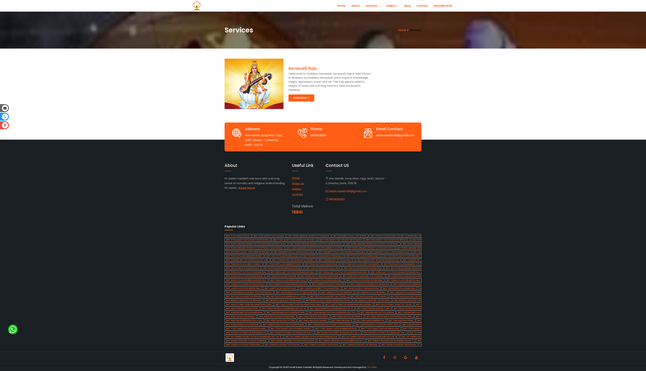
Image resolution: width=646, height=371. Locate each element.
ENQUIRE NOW (443, 6)
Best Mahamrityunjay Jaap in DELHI (350, 236)
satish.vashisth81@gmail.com (347, 191)
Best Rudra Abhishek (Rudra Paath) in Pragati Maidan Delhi (254, 248)
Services (372, 6)
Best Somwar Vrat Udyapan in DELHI (418, 236)
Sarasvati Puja (303, 68)
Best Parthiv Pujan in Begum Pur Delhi (244, 256)
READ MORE (300, 97)
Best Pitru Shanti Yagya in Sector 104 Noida (247, 240)
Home (341, 6)
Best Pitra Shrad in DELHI (238, 236)
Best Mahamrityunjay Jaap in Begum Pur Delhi (248, 252)
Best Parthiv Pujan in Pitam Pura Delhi (401, 256)
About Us (298, 184)
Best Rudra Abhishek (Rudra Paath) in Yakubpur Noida (316, 244)
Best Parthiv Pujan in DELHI (384, 236)
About (355, 6)
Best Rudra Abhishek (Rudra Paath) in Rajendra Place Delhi (315, 248)
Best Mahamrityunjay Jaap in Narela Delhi (389, 252)
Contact (422, 6)
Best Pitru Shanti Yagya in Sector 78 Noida (294, 240)
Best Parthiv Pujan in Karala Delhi (282, 256)
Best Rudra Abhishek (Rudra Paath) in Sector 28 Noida (372, 244)
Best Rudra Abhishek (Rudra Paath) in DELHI (308, 236)
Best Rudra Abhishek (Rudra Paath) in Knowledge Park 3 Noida (256, 244)
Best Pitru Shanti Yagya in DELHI (269, 236)
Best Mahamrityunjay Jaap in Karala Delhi (294, 252)
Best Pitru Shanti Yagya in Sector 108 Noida (387, 240)
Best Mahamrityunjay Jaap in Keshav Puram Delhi (341, 252)
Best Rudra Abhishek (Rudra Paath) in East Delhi (370, 248)
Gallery (391, 6)
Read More (247, 188)
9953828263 (336, 199)
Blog (407, 6)
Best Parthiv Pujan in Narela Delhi (363, 256)
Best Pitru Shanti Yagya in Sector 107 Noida (340, 240)
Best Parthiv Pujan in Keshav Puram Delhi (323, 256)
